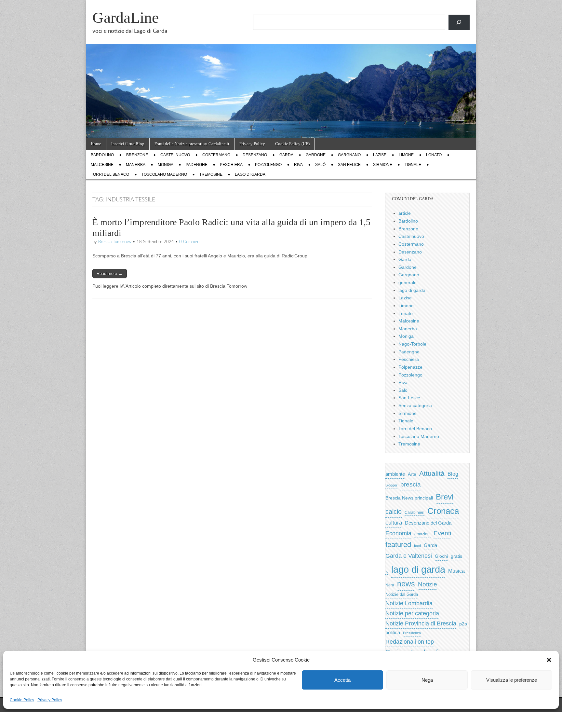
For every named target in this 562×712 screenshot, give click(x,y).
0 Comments (191, 242)
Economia (398, 533)
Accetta (342, 680)
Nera (389, 585)
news (406, 584)
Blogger (391, 485)
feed (417, 546)
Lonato (434, 155)
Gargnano (349, 155)
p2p (463, 624)
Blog (453, 474)
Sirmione (382, 164)
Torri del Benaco (110, 174)
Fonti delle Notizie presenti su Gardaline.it (191, 143)
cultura (393, 523)
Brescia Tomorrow (114, 242)
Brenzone (137, 155)
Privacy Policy (49, 700)
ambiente (395, 474)
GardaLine (125, 17)
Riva (298, 164)
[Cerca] (459, 22)
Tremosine (210, 174)
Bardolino (102, 155)
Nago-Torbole (412, 344)
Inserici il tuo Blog (127, 143)
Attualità (432, 473)
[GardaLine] (281, 69)
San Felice (349, 164)
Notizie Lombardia (409, 603)
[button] (549, 660)
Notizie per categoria (412, 613)
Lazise (379, 155)
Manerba (135, 164)
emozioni (422, 534)
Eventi (442, 533)
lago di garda (250, 174)
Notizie (427, 584)
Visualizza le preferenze (511, 680)
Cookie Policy (22, 700)
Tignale (413, 164)
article (404, 213)
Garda (286, 155)
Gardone (316, 155)
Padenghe (196, 164)
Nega (427, 680)
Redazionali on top (409, 641)
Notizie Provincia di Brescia (420, 623)
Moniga (165, 164)
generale (407, 282)
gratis (456, 556)
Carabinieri (414, 512)
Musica (456, 571)
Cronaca (443, 511)
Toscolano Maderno (164, 174)
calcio (393, 511)
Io (386, 571)
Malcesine (102, 164)
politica (392, 632)
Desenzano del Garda (428, 523)
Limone (406, 155)
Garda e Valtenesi (408, 556)
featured (398, 545)
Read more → (110, 273)
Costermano (216, 155)
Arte (412, 474)
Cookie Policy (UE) (292, 143)
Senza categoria (415, 405)
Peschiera (231, 164)
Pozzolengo (268, 164)
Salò (320, 164)
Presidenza (412, 633)
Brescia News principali (409, 498)
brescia (410, 484)
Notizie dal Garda (401, 594)
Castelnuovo (175, 155)
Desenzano (255, 155)
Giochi (441, 556)
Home (96, 143)
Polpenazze (410, 367)
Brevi (444, 496)
